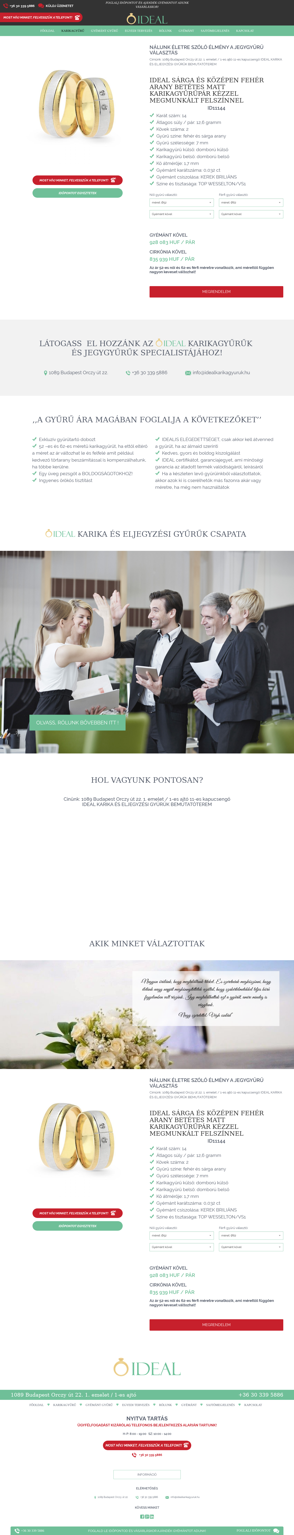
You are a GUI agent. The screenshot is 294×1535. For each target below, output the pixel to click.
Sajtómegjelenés (215, 30)
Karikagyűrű (72, 30)
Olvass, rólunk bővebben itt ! (77, 723)
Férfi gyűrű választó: (233, 195)
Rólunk (165, 30)
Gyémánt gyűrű (104, 30)
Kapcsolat (245, 30)
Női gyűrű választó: (163, 195)
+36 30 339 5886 (22, 6)
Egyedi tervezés (138, 30)
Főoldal (47, 30)
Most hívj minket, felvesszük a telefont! (37, 17)
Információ (147, 1474)
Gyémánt (186, 30)
